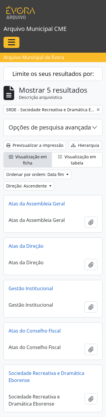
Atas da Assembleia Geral (37, 203)
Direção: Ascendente (27, 186)
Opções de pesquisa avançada (50, 127)
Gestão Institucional (31, 288)
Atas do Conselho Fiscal (35, 331)
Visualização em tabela (79, 160)
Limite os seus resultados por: (53, 74)
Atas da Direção (26, 246)
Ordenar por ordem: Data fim (35, 174)
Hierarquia (88, 145)
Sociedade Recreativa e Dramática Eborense (46, 376)
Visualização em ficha (30, 160)
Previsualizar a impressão (37, 145)
